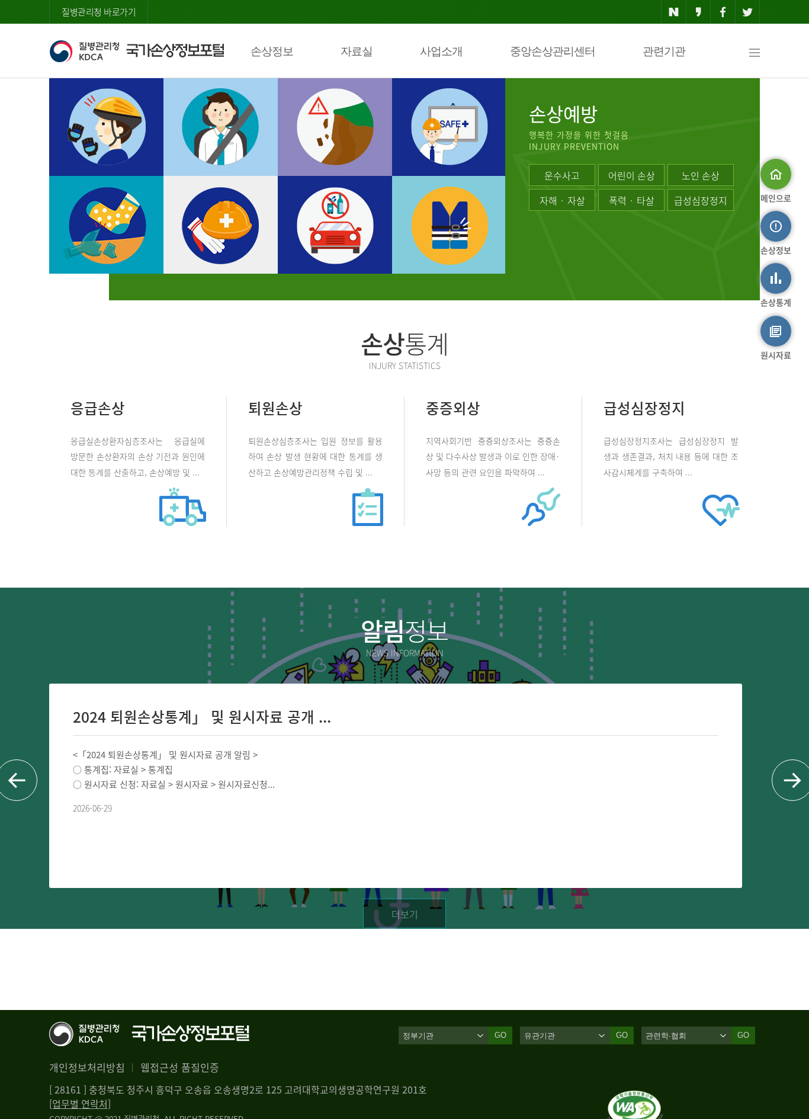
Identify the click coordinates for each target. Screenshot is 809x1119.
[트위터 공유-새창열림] (748, 12)
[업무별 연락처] (80, 1103)
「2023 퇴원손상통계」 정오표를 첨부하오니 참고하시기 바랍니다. (567, 754)
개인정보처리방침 (87, 1067)
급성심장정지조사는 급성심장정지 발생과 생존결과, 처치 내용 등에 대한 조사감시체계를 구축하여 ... (671, 455)
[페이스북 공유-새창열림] (723, 12)
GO (500, 1035)
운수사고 (562, 175)
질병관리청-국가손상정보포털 (136, 51)
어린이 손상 (631, 175)
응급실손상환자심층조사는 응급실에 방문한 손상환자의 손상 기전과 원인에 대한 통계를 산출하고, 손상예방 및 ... (137, 455)
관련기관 (664, 51)
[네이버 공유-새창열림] (674, 12)
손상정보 (272, 51)
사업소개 (441, 51)
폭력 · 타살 (631, 200)
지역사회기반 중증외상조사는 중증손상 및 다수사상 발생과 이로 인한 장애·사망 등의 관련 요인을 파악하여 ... (493, 455)
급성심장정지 (700, 200)
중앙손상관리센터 (552, 51)
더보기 (404, 914)
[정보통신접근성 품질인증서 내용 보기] (635, 1098)
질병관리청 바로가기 (99, 11)
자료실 (357, 51)
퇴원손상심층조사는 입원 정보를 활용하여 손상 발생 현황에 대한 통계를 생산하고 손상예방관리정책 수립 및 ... (315, 455)
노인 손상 (701, 175)
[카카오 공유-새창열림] (698, 12)
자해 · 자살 (562, 200)
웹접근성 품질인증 (179, 1067)
